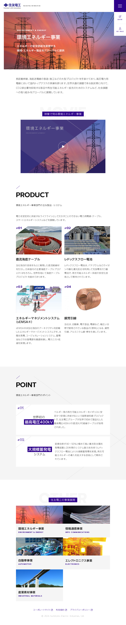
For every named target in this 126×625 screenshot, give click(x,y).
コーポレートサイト (41, 610)
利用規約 (60, 610)
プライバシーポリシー (80, 610)
